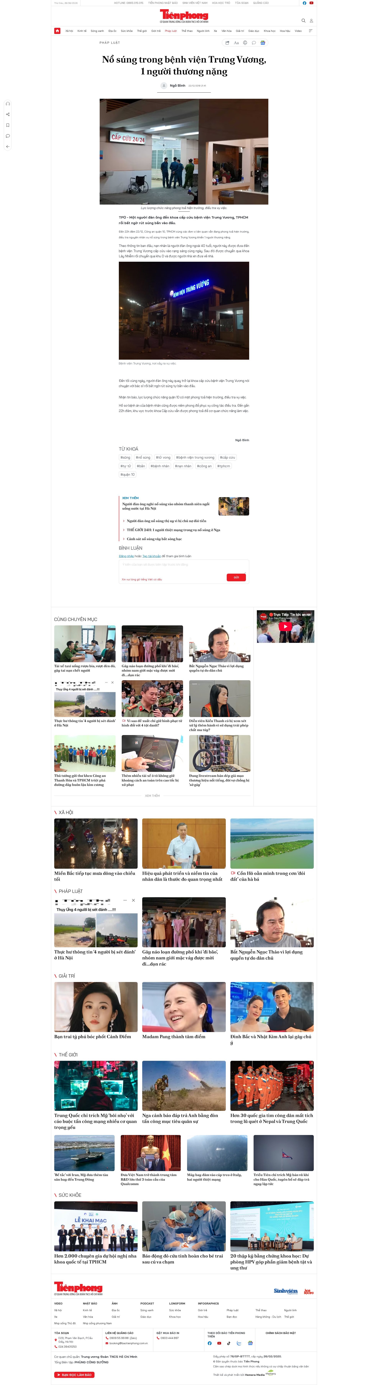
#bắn (141, 466)
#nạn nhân (183, 466)
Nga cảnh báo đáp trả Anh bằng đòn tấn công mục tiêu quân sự (180, 1118)
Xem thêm (311, 31)
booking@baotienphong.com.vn (129, 1343)
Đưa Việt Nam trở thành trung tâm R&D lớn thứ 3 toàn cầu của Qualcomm (149, 1179)
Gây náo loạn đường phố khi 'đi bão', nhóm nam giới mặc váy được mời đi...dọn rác (150, 670)
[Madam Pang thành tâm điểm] (184, 1007)
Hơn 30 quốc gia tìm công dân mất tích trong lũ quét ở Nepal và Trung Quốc (271, 1118)
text (236, 43)
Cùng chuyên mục (75, 619)
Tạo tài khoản (151, 556)
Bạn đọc (232, 1316)
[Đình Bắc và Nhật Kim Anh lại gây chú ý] (272, 1007)
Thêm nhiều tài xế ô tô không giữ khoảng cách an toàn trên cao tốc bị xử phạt (150, 780)
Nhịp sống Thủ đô (65, 1323)
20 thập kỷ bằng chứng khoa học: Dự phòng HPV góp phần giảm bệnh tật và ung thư (271, 1262)
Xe (215, 31)
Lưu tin (8, 125)
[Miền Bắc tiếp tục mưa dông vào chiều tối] (96, 843)
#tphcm (223, 466)
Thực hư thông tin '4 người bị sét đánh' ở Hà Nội (84, 723)
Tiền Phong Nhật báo (163, 3)
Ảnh (114, 1303)
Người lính (203, 31)
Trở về (8, 147)
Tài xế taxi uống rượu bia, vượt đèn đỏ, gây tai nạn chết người (84, 668)
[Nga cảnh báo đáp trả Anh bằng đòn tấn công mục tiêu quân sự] (184, 1086)
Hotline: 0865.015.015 (128, 3)
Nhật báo (90, 1303)
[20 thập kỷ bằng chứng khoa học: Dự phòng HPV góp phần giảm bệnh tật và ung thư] (272, 1226)
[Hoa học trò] (309, 1292)
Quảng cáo (261, 3)
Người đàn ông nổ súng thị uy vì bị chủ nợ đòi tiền (166, 521)
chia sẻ (227, 43)
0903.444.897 (170, 1338)
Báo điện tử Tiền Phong (184, 16)
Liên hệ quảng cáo (119, 1333)
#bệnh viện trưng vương (195, 457)
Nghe (8, 104)
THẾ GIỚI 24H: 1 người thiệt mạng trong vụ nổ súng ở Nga (173, 530)
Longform (177, 1303)
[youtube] (311, 3)
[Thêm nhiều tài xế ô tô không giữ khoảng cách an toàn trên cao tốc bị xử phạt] (152, 753)
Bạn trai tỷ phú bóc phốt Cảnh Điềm (92, 1037)
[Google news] (252, 1343)
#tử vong (163, 457)
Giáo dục (253, 31)
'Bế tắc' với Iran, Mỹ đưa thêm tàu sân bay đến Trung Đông (81, 1177)
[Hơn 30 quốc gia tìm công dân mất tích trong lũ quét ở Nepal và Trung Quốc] (272, 1086)
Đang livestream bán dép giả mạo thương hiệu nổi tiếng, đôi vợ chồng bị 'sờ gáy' (219, 780)
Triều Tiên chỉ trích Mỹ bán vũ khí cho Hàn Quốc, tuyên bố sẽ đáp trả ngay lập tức (281, 1179)
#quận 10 (128, 474)
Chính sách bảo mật (281, 1333)
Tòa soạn (241, 3)
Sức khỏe (127, 31)
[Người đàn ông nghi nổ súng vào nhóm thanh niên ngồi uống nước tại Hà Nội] (234, 506)
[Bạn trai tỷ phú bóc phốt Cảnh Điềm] (96, 1007)
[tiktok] (231, 1343)
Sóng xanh (97, 31)
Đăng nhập (126, 556)
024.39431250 (67, 1346)
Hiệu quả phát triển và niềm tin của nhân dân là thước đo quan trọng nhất (182, 876)
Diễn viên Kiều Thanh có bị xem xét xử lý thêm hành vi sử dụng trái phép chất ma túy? (218, 725)
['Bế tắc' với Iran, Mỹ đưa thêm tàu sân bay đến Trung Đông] (84, 1153)
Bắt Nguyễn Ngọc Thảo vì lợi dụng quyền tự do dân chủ (216, 668)
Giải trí (240, 31)
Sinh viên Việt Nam (194, 3)
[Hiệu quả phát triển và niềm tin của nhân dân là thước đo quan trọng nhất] (184, 843)
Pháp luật (171, 31)
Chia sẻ (8, 114)
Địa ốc (112, 31)
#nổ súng (143, 457)
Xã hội (69, 31)
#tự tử (126, 466)
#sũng (125, 457)
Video (298, 31)
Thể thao (187, 31)
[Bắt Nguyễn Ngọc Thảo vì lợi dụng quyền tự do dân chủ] (220, 643)
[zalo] (241, 1343)
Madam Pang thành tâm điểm (173, 1037)
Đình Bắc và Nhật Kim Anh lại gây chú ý (270, 1039)
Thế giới (142, 31)
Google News (263, 43)
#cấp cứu (227, 457)
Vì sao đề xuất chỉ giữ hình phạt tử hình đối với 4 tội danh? (152, 723)
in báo (245, 43)
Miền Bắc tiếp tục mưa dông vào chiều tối (94, 876)
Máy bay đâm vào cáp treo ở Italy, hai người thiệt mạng (214, 1177)
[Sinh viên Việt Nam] (286, 1292)
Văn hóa (227, 31)
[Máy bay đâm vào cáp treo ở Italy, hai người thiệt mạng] (217, 1153)
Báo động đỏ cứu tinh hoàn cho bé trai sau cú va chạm (182, 1259)
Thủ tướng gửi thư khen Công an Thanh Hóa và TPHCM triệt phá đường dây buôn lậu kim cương (80, 780)
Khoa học (270, 31)
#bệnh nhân (160, 466)
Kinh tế (82, 31)
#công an (204, 466)
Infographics (208, 1303)
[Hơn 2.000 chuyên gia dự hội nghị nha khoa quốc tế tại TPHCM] (96, 1226)
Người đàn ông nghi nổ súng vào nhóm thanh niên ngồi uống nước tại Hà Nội (165, 506)
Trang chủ (57, 31)
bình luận (254, 43)
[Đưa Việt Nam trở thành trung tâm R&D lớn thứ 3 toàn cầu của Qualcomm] (151, 1153)
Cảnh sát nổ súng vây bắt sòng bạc (154, 539)
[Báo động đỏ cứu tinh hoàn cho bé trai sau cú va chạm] (184, 1226)
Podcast (147, 1303)
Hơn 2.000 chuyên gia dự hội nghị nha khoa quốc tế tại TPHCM (95, 1259)
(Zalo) (133, 1338)
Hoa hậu (285, 31)
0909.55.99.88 (119, 1338)
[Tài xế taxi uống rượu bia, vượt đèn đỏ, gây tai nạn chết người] (85, 643)
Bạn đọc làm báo (76, 1375)
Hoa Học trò (221, 3)
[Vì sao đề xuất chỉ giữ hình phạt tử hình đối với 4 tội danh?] (152, 698)
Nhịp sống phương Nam (97, 1323)
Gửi (236, 577)
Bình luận (8, 136)
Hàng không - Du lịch (268, 1316)
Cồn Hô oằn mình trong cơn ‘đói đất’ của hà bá (267, 876)
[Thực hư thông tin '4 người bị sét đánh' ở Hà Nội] (85, 698)
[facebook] (304, 3)
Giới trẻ (156, 31)
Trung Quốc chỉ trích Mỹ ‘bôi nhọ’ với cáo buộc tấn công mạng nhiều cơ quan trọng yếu (95, 1121)
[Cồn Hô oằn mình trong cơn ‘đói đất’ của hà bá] (272, 843)
